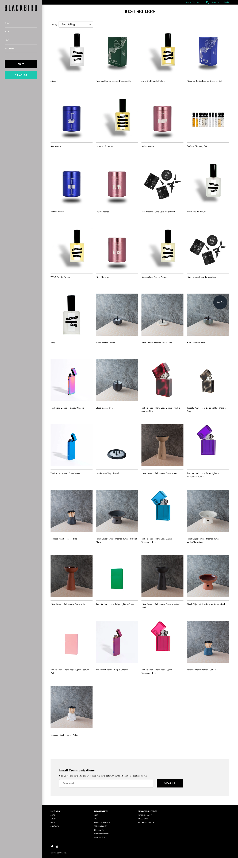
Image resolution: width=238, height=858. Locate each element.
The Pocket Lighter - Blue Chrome (65, 473)
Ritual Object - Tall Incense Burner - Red (68, 604)
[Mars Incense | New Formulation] (208, 249)
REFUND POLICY (100, 826)
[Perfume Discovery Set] (208, 118)
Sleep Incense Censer (105, 407)
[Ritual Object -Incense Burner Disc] (162, 315)
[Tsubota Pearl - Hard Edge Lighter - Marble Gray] (208, 380)
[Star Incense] (72, 118)
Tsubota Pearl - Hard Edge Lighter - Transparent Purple (203, 475)
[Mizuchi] (72, 53)
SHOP (7, 23)
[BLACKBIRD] (21, 8)
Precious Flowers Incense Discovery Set (113, 81)
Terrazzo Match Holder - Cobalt (201, 669)
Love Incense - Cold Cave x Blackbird (158, 211)
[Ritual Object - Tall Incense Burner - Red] (72, 576)
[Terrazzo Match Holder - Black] (72, 511)
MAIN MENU (56, 811)
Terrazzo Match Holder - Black (64, 538)
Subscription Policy (101, 833)
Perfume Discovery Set (197, 146)
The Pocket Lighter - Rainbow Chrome (67, 407)
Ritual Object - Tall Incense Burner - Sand (159, 473)
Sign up (169, 783)
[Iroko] (72, 315)
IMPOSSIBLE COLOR (146, 822)
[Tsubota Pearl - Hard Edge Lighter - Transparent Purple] (208, 445)
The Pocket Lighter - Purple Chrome (112, 669)
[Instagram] (57, 846)
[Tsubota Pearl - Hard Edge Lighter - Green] (117, 576)
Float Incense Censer (196, 342)
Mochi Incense (102, 277)
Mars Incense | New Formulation (201, 277)
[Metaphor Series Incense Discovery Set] (208, 53)
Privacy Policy (99, 837)
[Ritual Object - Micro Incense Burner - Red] (208, 576)
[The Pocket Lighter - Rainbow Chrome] (72, 380)
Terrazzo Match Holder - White (64, 735)
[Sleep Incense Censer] (117, 380)
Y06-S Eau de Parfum (60, 277)
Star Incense (56, 146)
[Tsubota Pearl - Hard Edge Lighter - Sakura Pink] (72, 642)
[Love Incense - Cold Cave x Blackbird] (162, 184)
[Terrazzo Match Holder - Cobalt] (208, 642)
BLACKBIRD (61, 853)
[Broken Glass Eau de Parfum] (162, 249)
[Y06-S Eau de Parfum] (72, 249)
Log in (188, 2)
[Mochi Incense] (117, 249)
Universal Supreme (104, 146)
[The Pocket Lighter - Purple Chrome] (117, 642)
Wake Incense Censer (105, 342)
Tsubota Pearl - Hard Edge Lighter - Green (115, 604)
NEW (21, 63)
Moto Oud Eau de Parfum (152, 81)
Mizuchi (54, 81)
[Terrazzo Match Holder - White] (72, 707)
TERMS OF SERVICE (102, 822)
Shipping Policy (100, 830)
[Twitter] (52, 846)
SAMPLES (21, 75)
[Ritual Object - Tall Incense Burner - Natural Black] (162, 576)
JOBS (96, 815)
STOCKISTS (9, 48)
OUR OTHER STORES (147, 811)
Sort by (54, 24)
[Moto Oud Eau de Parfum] (162, 53)
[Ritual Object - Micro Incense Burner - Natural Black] (117, 511)
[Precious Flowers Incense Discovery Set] (117, 53)
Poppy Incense (102, 211)
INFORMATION (101, 811)
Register (196, 2)
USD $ (214, 2)
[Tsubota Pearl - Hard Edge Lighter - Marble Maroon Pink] (162, 380)
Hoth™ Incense (57, 211)
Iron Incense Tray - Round (107, 473)
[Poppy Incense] (117, 184)
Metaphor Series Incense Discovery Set (204, 81)
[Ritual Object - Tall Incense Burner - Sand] (162, 445)
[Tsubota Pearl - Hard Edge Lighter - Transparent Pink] (162, 642)
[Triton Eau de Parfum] (208, 184)
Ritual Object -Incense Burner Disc (156, 342)
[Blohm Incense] (162, 118)
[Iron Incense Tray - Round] (117, 445)
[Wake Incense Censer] (117, 315)
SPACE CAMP (143, 819)
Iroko (53, 342)
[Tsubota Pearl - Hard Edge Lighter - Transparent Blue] (162, 511)
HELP (7, 40)
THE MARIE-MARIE (145, 815)
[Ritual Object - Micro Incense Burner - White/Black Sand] (208, 511)
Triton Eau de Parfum (196, 211)
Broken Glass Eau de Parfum (154, 277)
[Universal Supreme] (117, 118)
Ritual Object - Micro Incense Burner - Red (206, 604)
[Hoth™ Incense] (72, 184)
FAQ (95, 819)
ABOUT (7, 31)
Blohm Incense (147, 146)
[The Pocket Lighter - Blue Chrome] (72, 445)
